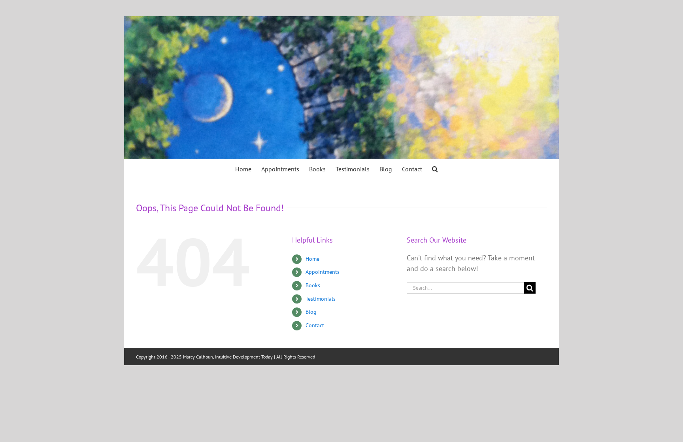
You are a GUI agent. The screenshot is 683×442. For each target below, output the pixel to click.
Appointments (323, 271)
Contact (315, 325)
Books (313, 285)
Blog (311, 311)
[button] (435, 169)
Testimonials (321, 298)
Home (312, 258)
